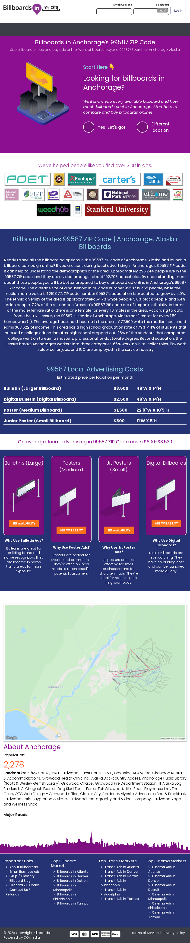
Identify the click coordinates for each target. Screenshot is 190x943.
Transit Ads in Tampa (121, 898)
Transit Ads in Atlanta (121, 867)
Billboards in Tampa (73, 903)
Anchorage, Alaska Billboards (128, 243)
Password (162, 4)
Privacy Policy (174, 932)
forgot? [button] (162, 10)
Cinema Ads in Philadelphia (161, 905)
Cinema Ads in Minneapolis (161, 896)
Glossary (28, 876)
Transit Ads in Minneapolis (113, 883)
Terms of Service (145, 932)
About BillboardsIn (24, 867)
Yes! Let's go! (111, 127)
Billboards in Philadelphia (64, 896)
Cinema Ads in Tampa (161, 914)
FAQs (14, 876)
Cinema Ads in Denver (161, 878)
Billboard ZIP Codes (25, 885)
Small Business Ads (25, 871)
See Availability (24, 523)
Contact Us (19, 889)
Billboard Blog (20, 880)
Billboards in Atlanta (73, 871)
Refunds (12, 894)
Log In (178, 10)
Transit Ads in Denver (121, 871)
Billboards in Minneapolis (64, 887)
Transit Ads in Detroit (121, 876)
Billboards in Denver (72, 876)
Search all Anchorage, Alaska (156, 49)
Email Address (122, 4)
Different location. (161, 127)
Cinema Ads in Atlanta (161, 869)
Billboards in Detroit (72, 880)
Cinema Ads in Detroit (161, 887)
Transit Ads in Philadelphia (113, 892)
